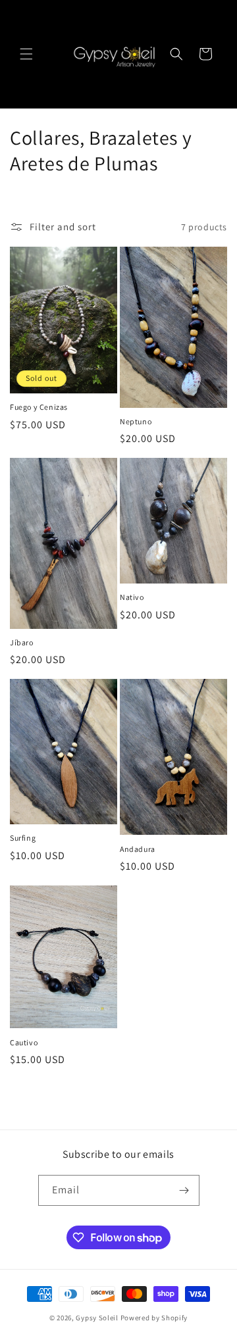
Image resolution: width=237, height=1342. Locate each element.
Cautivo (24, 1042)
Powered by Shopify (154, 1317)
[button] (26, 53)
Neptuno (135, 421)
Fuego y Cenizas (39, 407)
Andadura (137, 849)
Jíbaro (22, 642)
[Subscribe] (184, 1190)
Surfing (23, 838)
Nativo (132, 597)
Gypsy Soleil (98, 1317)
